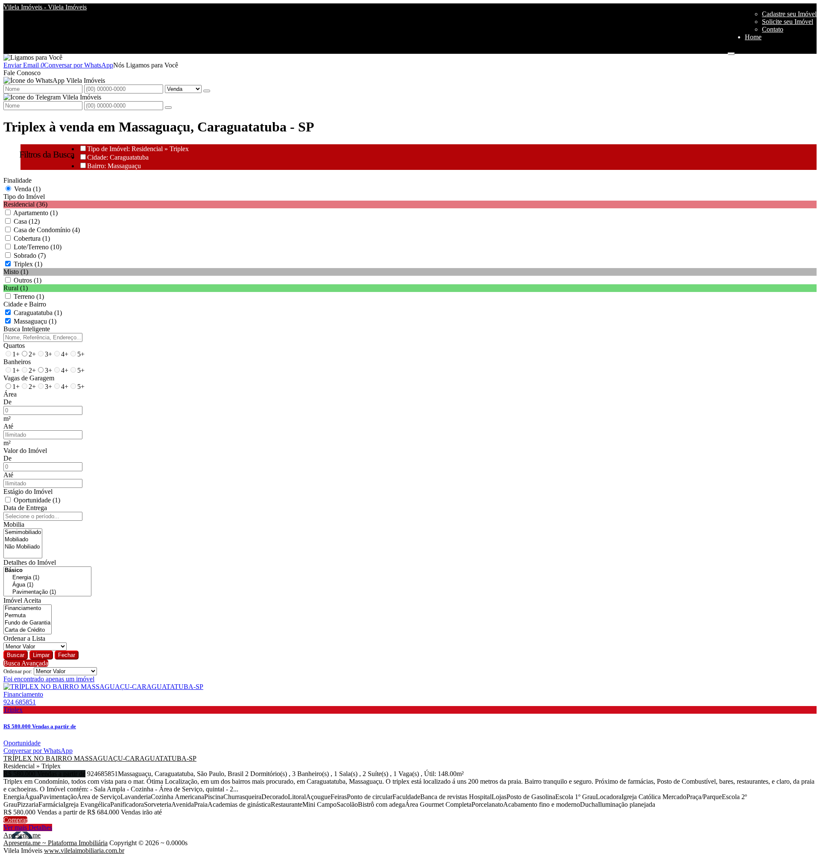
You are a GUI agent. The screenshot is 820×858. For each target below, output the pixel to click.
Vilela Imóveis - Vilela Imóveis (45, 7)
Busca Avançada (25, 663)
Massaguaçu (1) (35, 321)
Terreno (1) (29, 296)
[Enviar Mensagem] (168, 107)
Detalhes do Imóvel (29, 562)
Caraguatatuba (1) (38, 312)
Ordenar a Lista (24, 638)
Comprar (15, 819)
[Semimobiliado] (23, 532)
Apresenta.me (22, 835)
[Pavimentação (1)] (47, 592)
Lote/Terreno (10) (38, 247)
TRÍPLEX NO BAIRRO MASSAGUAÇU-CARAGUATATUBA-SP (99, 758)
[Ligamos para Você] (32, 57)
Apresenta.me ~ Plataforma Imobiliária (55, 842)
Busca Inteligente (26, 329)
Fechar (66, 655)
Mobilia (13, 524)
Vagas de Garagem (28, 378)
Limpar (41, 655)
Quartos (14, 345)
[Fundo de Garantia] (27, 623)
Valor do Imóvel (25, 450)
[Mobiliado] (23, 539)
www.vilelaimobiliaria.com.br (84, 850)
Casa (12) (27, 221)
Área (10, 394)
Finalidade (17, 180)
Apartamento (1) (35, 212)
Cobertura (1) (32, 238)
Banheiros (17, 361)
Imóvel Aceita (22, 600)
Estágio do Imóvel (28, 491)
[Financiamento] (27, 608)
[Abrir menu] (731, 51)
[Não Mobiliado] (23, 547)
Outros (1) (27, 280)
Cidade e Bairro (24, 304)
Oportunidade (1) (37, 500)
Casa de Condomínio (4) (47, 229)
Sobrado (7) (30, 255)
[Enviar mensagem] (206, 91)
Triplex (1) (28, 264)
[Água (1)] (47, 585)
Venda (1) (27, 189)
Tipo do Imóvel (24, 196)
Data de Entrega (25, 507)
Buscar (15, 655)
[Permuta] (27, 615)
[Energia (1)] (47, 577)
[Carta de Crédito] (27, 630)
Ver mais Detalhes (27, 827)
